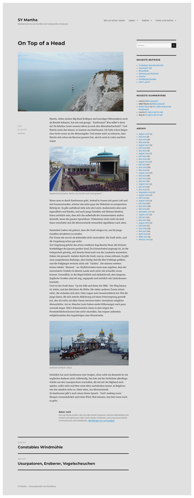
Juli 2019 (142, 203)
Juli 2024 (142, 156)
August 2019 (144, 201)
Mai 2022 (142, 181)
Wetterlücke (144, 71)
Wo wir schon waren (114, 20)
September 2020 (145, 192)
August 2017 (144, 214)
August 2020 (144, 195)
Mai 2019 (142, 209)
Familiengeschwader (147, 79)
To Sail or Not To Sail (154, 112)
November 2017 (145, 212)
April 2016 (143, 234)
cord (20, 126)
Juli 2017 (142, 217)
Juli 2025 (142, 148)
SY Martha (27, 20)
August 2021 (144, 184)
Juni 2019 (143, 206)
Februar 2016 (144, 239)
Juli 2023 (142, 164)
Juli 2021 (142, 187)
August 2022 (144, 173)
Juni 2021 (142, 189)
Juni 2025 (143, 151)
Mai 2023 (142, 170)
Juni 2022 (143, 178)
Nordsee (21, 133)
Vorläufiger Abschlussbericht (151, 65)
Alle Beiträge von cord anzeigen (101, 421)
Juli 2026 (142, 137)
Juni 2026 (143, 139)
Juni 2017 (142, 220)
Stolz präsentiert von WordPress (42, 486)
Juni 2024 (143, 159)
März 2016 (143, 237)
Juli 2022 (142, 176)
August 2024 (144, 153)
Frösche (142, 76)
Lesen (132, 20)
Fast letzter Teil (145, 68)
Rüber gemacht (151, 101)
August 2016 (144, 223)
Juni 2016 (143, 228)
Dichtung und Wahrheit (149, 74)
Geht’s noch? (144, 82)
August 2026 (144, 134)
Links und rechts (164, 20)
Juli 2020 (142, 198)
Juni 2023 (143, 167)
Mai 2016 (142, 231)
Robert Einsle (144, 107)
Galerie (145, 20)
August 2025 (144, 145)
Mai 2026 (143, 142)
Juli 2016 (142, 226)
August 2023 (144, 162)
